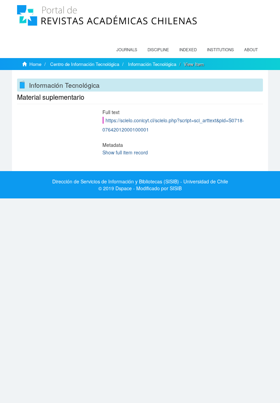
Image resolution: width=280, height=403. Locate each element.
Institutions (220, 49)
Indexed (188, 49)
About (251, 49)
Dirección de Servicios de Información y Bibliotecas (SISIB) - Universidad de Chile (140, 181)
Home (35, 64)
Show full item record (125, 152)
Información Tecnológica (152, 64)
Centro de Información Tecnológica (84, 64)
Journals (126, 49)
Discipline (158, 49)
